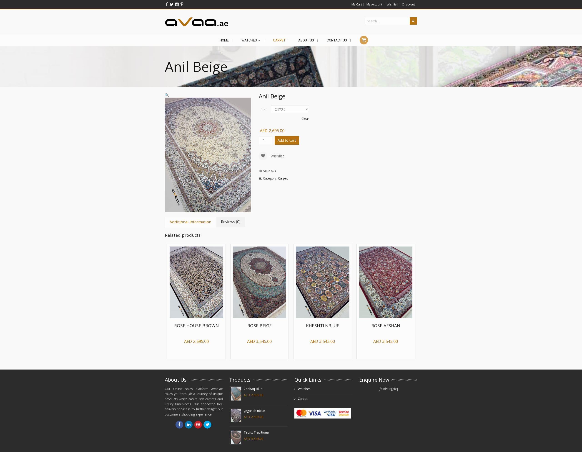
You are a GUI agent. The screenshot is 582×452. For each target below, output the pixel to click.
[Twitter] (171, 4)
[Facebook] (167, 4)
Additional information (190, 221)
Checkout (408, 4)
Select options (199, 352)
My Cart (356, 4)
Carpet (283, 178)
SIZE (264, 109)
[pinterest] (182, 4)
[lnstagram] (177, 4)
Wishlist (392, 4)
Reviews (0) (231, 221)
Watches (304, 389)
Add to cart (287, 140)
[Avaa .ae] (197, 21)
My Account (374, 4)
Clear (305, 118)
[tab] (190, 222)
